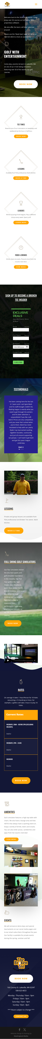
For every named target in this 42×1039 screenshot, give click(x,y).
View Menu (21, 267)
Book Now (13, 623)
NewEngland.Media (21, 1036)
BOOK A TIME (21, 178)
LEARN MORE (21, 222)
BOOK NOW (25, 84)
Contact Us (21, 1016)
